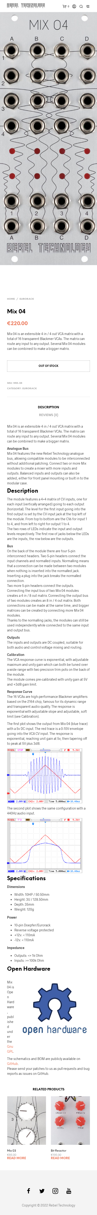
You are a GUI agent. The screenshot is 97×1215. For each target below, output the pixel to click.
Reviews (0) (48, 415)
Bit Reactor (58, 1150)
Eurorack (27, 299)
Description (48, 407)
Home (11, 299)
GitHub (12, 1064)
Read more (16, 1158)
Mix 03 (11, 1150)
